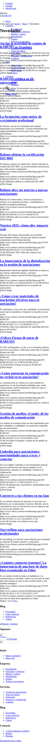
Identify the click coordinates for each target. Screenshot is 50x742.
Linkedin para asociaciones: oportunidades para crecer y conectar (20, 455)
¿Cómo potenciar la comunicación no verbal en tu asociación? (24, 375)
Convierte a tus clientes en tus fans (24, 495)
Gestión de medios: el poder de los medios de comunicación (24, 415)
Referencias (11, 616)
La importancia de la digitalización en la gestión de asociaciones (25, 262)
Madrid (9, 733)
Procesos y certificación (16, 699)
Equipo (9, 679)
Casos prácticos (12, 614)
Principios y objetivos (15, 671)
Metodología (11, 676)
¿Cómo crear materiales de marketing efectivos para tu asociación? (19, 299)
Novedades (10, 612)
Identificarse (11, 8)
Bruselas (9, 736)
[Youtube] (12, 639)
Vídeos (9, 619)
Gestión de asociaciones (16, 692)
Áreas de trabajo (13, 694)
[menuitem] (28, 21)
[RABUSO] (6, 15)
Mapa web (10, 658)
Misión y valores (13, 674)
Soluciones (10, 697)
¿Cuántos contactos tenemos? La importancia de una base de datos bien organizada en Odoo (23, 566)
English (9, 6)
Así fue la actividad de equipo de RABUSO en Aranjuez (23, 45)
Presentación (11, 669)
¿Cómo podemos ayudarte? (17, 731)
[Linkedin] (3, 639)
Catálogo (9, 702)
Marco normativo (13, 656)
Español (9, 3)
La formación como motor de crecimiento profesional (21, 118)
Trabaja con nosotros (15, 681)
